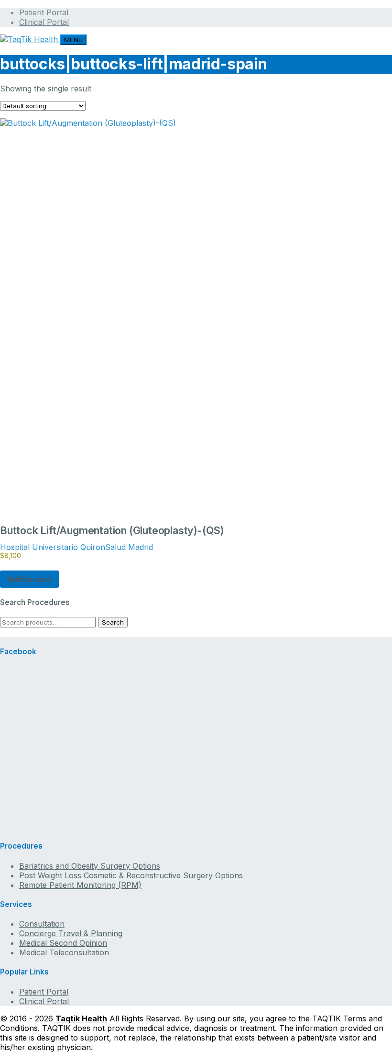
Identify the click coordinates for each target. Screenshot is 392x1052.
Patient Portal (43, 12)
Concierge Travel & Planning (70, 933)
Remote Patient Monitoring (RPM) (80, 885)
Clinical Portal (44, 22)
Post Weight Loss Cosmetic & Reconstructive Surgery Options (131, 875)
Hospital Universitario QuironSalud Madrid (76, 547)
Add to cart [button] (29, 579)
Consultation (42, 924)
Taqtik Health (81, 1018)
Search (113, 622)
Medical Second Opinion (63, 943)
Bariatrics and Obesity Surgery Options (89, 866)
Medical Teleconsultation (64, 952)
